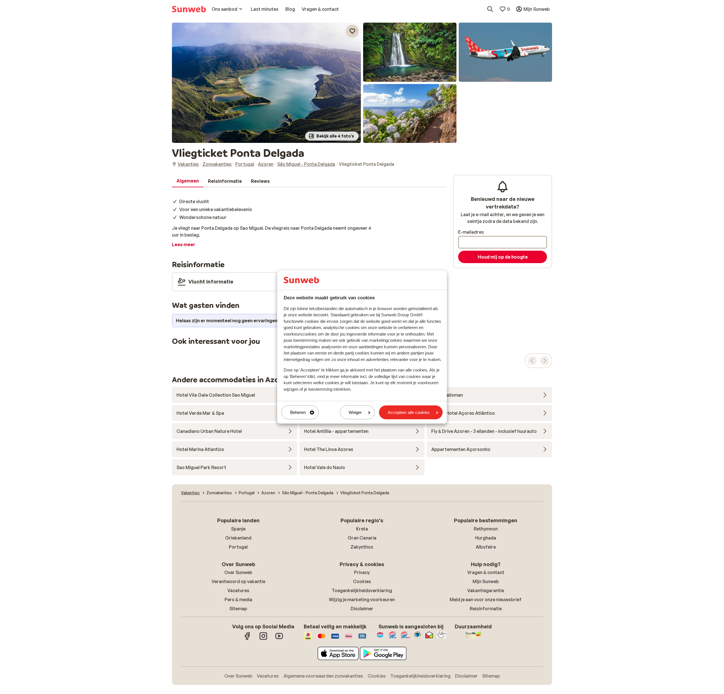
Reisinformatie (486, 608)
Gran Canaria (362, 538)
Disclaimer (362, 608)
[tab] (187, 181)
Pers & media (238, 599)
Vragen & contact (485, 572)
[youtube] (279, 639)
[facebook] (247, 639)
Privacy (362, 572)
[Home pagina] (189, 9)
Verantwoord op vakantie (238, 581)
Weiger (355, 412)
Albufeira (486, 547)
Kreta (362, 529)
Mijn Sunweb (486, 581)
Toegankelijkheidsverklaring (362, 590)
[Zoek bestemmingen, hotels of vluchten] (490, 9)
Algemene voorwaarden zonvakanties (323, 676)
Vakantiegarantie (485, 590)
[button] (266, 83)
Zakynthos (361, 547)
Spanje (238, 529)
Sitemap (238, 608)
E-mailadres (471, 232)
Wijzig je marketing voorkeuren (362, 599)
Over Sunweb (238, 572)
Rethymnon (486, 529)
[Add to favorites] (352, 31)
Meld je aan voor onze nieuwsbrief (486, 599)
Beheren (298, 412)
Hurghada (485, 538)
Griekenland (238, 538)
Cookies (362, 581)
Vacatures (238, 590)
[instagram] (263, 639)
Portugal (238, 547)
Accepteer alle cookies (409, 412)
